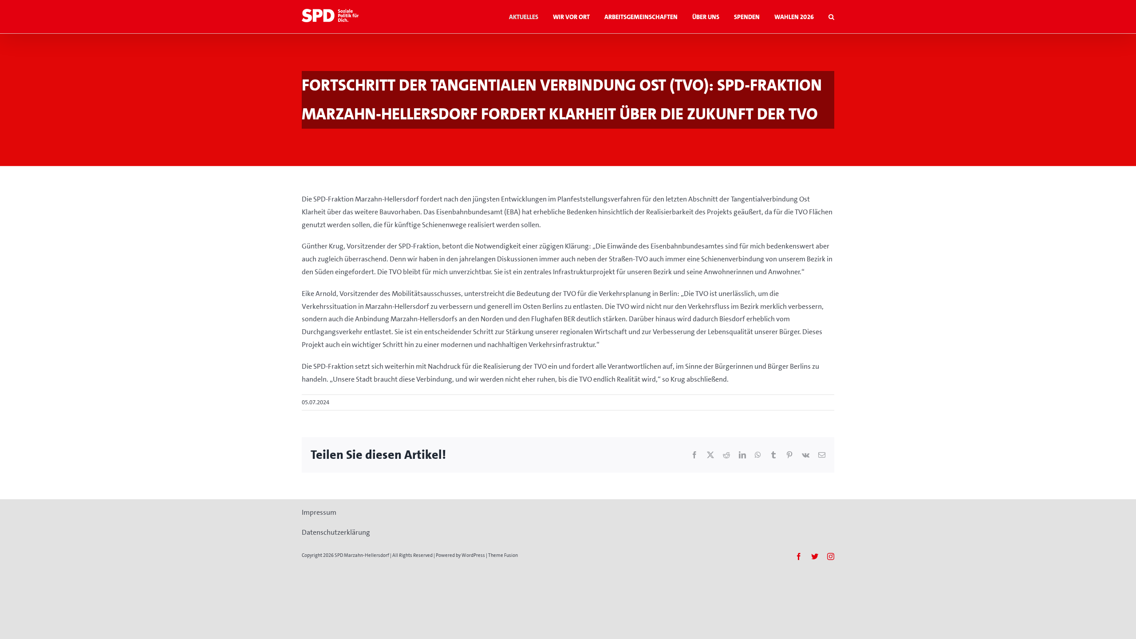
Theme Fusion (503, 555)
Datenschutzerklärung (336, 532)
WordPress (473, 555)
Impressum (319, 512)
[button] (831, 16)
